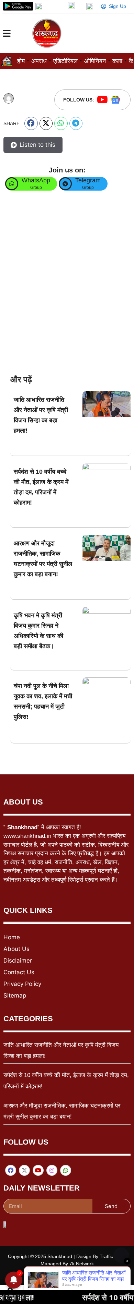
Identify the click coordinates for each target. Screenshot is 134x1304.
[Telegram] (65, 183)
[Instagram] (51, 1170)
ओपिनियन (95, 61)
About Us (16, 948)
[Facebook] (10, 1170)
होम (21, 61)
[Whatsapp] (65, 1170)
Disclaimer (17, 960)
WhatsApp (36, 180)
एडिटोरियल (65, 61)
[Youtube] (102, 100)
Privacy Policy (22, 983)
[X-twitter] (24, 1170)
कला (117, 61)
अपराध (39, 61)
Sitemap (14, 995)
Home (11, 937)
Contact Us (18, 972)
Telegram (88, 180)
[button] (31, 123)
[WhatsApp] (11, 183)
